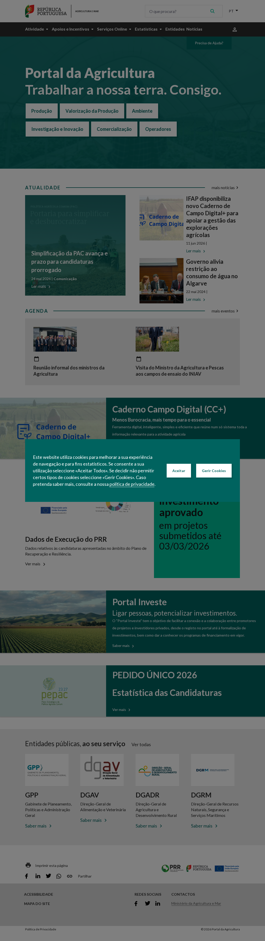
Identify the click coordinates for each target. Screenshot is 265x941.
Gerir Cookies (214, 470)
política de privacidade (131, 484)
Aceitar (178, 470)
